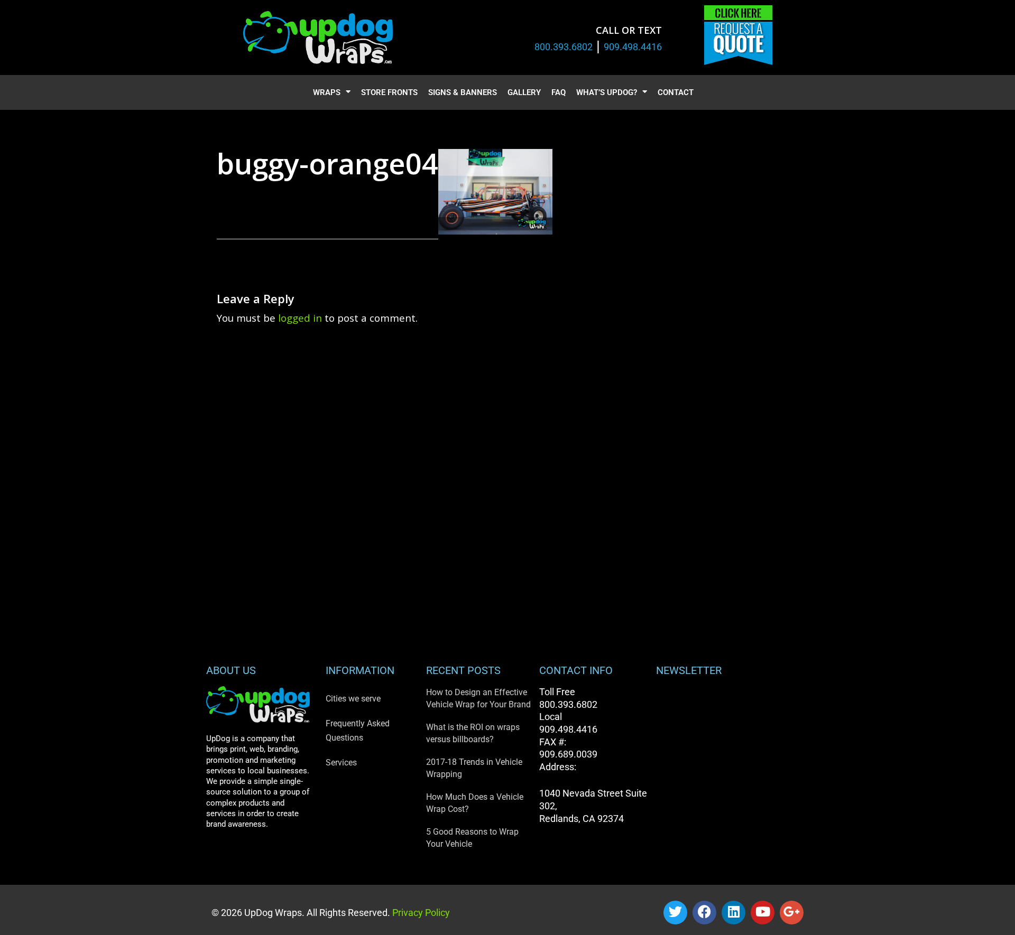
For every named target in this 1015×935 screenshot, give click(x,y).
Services (341, 763)
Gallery (524, 92)
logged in (300, 317)
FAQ (558, 92)
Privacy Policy (420, 912)
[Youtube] (762, 912)
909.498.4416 (633, 46)
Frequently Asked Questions (358, 730)
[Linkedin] (733, 912)
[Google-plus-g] (792, 912)
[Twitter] (675, 912)
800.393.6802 (563, 46)
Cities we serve (353, 699)
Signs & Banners (462, 92)
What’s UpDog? (606, 92)
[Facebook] (704, 912)
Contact (676, 92)
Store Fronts (389, 92)
